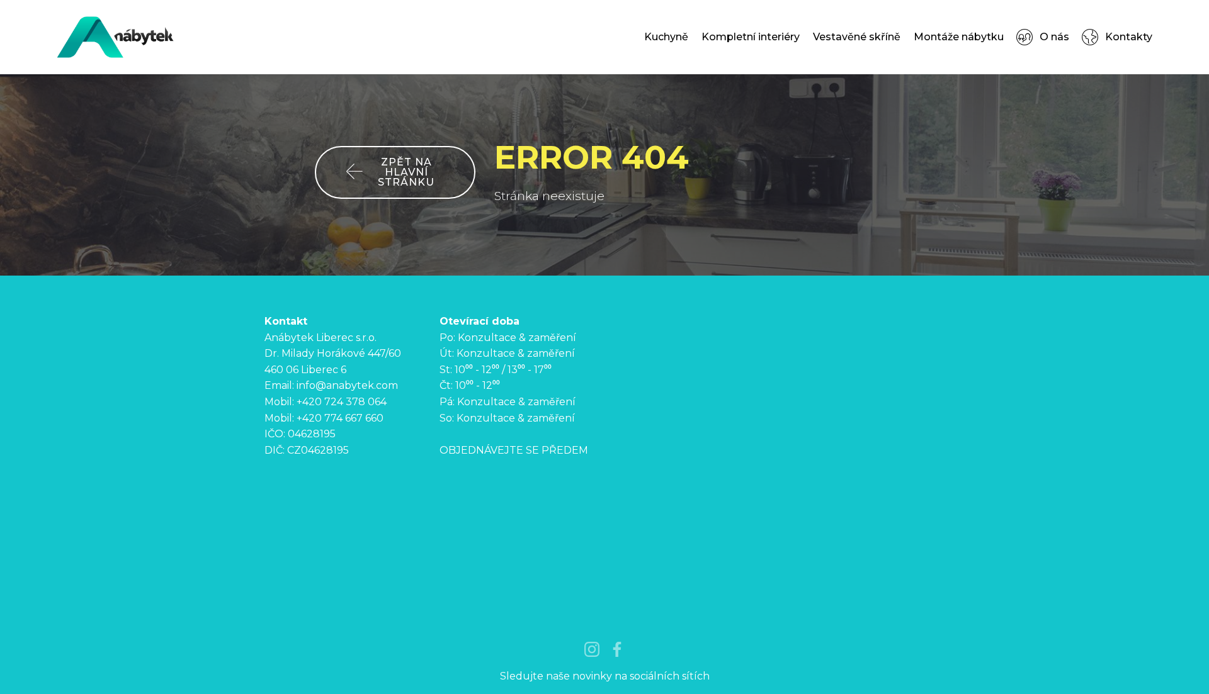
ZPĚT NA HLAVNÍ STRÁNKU (406, 172)
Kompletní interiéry (750, 37)
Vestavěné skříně (856, 37)
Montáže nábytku (959, 37)
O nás (1054, 37)
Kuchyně (666, 37)
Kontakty (1128, 37)
